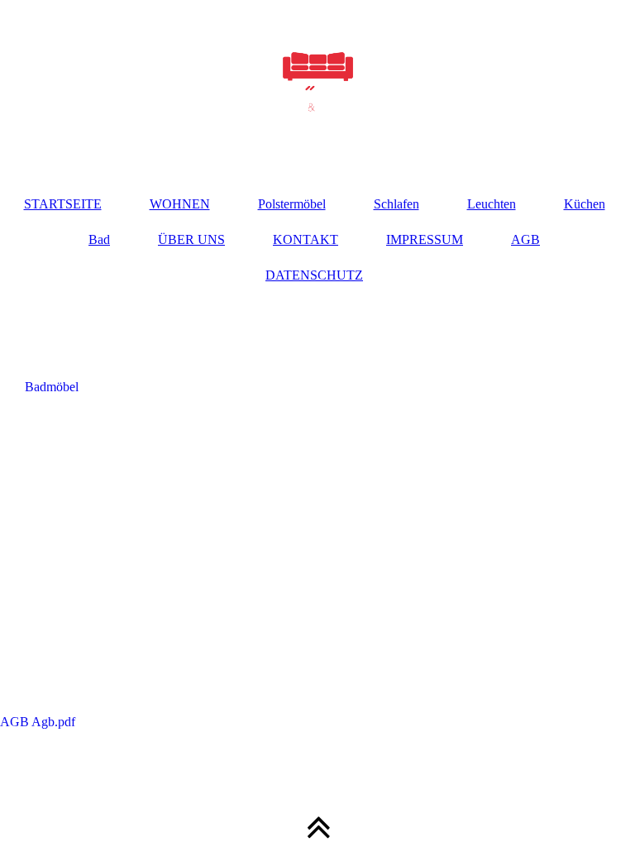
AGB (525, 239)
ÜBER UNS (191, 239)
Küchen (584, 204)
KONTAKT (305, 239)
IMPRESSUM (424, 239)
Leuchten (491, 204)
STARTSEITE (63, 204)
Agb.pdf (192, 722)
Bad (99, 239)
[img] (317, 82)
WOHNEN (180, 204)
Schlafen (396, 204)
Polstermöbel (292, 204)
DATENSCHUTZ (314, 275)
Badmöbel (52, 387)
